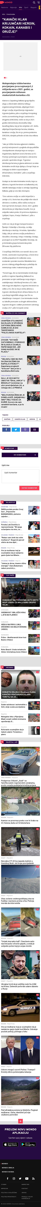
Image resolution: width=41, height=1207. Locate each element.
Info (3, 14)
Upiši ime (5, 465)
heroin (32, 419)
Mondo (5, 1164)
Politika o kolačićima (9, 1193)
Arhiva (24, 1193)
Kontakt (25, 1189)
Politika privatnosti (8, 1197)
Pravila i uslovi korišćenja (27, 1198)
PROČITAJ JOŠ (11, 742)
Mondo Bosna (8, 1172)
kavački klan (20, 419)
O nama (3, 1184)
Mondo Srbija (8, 1168)
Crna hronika (11, 14)
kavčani (7, 419)
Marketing (25, 1184)
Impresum (4, 1189)
